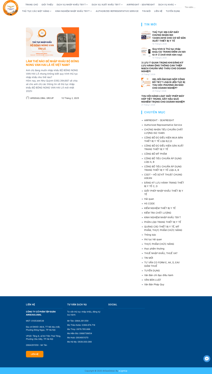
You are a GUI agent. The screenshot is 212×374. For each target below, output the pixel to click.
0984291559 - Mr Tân (36, 345)
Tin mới (146, 11)
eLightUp (122, 371)
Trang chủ (31, 4)
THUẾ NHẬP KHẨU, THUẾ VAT (161, 253)
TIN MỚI (148, 257)
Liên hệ (158, 11)
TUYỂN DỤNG (173, 11)
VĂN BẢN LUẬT (152, 279)
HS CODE (149, 203)
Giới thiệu (47, 4)
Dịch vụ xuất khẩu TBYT (106, 4)
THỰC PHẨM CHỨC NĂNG (159, 243)
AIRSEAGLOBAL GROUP (42, 98)
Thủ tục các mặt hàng (35, 11)
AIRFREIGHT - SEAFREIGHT (141, 4)
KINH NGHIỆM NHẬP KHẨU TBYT (162, 217)
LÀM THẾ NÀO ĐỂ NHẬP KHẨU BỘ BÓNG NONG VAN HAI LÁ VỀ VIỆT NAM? (52, 63)
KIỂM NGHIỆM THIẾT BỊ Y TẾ (160, 208)
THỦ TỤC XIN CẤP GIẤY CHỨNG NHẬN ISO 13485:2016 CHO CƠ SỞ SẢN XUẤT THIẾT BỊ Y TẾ (169, 36)
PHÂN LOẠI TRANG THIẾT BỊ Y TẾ (162, 222)
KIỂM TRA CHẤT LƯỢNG (157, 212)
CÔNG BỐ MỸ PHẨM (155, 153)
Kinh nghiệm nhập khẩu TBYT (72, 11)
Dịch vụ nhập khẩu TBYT (71, 4)
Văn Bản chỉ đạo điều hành (158, 275)
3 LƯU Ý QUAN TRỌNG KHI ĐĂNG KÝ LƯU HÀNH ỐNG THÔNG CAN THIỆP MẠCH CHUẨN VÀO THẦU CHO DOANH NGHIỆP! (163, 67)
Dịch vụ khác (166, 4)
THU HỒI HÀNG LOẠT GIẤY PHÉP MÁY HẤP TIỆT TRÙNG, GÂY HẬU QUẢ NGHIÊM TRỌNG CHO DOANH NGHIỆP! (163, 99)
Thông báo (150, 234)
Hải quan (149, 198)
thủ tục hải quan (153, 239)
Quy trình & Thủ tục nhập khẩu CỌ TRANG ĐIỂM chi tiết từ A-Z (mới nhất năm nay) (169, 51)
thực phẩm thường (154, 248)
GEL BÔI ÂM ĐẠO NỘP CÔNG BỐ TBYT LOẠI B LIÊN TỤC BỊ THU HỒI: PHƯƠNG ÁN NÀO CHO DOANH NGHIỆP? (168, 83)
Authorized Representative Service (117, 11)
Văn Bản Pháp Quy (154, 284)
